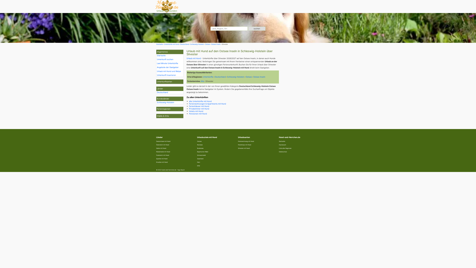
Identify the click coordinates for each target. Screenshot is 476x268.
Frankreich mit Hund (162, 155)
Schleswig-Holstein (165, 102)
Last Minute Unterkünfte (167, 63)
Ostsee (199, 141)
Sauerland (200, 159)
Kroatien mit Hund (162, 162)
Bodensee (200, 148)
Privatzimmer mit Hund (199, 109)
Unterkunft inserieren (166, 75)
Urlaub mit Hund (194, 58)
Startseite (161, 55)
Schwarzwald (201, 155)
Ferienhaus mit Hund (244, 145)
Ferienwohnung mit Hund (246, 141)
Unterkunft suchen (165, 59)
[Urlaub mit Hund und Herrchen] (166, 12)
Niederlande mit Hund (163, 152)
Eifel (198, 166)
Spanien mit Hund (161, 159)
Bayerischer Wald (202, 152)
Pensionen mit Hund (198, 114)
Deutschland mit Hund (163, 141)
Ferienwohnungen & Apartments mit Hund (207, 104)
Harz (198, 162)
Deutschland (162, 92)
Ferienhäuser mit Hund (199, 106)
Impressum (282, 145)
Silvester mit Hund (244, 148)
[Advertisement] (301, 87)
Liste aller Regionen (285, 148)
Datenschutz (283, 152)
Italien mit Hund (161, 148)
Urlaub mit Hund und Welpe (169, 71)
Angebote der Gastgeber (168, 67)
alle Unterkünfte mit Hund (200, 101)
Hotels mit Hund (196, 111)
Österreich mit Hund (162, 145)
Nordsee (200, 145)
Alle (202, 81)
